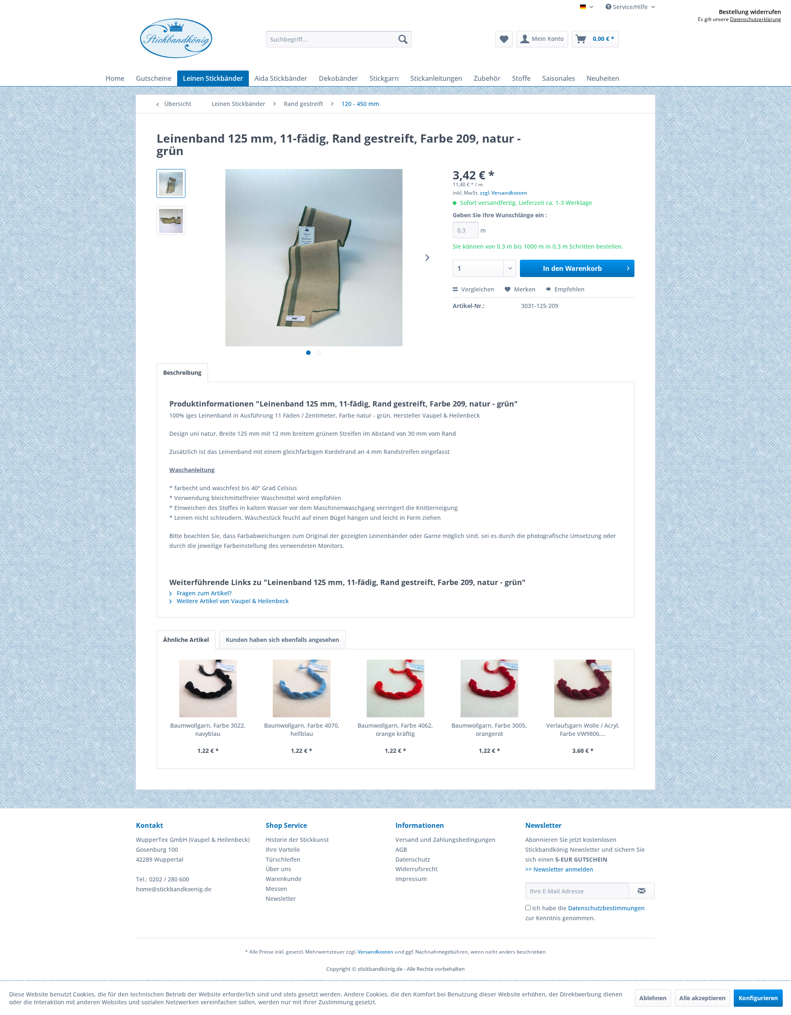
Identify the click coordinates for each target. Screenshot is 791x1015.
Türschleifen (283, 859)
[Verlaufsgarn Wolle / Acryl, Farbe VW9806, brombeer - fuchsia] (583, 688)
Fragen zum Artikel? (203, 593)
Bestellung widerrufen (750, 12)
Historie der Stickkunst (297, 839)
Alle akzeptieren (702, 998)
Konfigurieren (758, 998)
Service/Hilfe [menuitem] (630, 7)
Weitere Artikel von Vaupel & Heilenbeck (232, 601)
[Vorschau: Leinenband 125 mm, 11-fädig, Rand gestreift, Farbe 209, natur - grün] (171, 183)
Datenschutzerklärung (755, 19)
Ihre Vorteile (283, 849)
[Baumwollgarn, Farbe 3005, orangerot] (489, 688)
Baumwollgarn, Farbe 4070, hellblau (301, 729)
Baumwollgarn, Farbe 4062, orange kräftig (395, 729)
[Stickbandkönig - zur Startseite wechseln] (176, 38)
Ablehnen (653, 998)
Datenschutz (413, 859)
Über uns (278, 869)
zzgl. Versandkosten (503, 192)
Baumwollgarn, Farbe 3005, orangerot (489, 729)
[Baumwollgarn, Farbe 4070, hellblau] (302, 688)
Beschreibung (182, 372)
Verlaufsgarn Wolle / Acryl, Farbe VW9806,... (583, 729)
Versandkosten (375, 951)
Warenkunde (284, 879)
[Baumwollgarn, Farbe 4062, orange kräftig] (395, 688)
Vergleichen (477, 289)
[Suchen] (403, 39)
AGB (401, 849)
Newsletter (281, 898)
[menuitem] (339, 39)
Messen (276, 889)
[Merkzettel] (504, 39)
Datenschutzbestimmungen (606, 908)
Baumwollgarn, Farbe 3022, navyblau (208, 729)
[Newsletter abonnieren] (642, 891)
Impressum (411, 879)
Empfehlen (569, 289)
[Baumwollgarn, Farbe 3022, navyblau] (208, 688)
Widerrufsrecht (417, 869)
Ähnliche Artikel (186, 640)
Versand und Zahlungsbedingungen (446, 839)
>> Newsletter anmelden (559, 869)
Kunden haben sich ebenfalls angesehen (282, 640)
